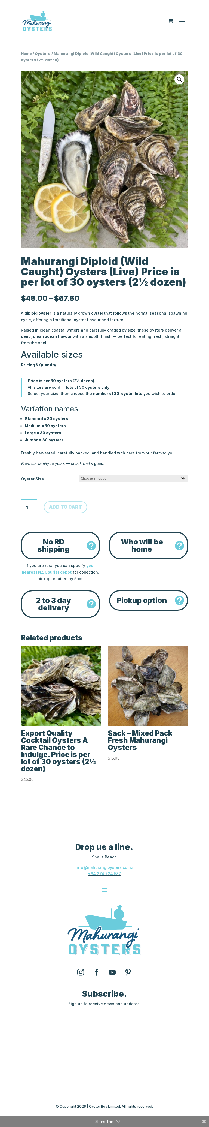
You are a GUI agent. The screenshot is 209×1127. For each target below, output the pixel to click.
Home (26, 54)
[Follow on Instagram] (81, 972)
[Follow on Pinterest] (128, 972)
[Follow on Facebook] (96, 972)
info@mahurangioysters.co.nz (104, 867)
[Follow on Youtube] (112, 972)
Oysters (43, 54)
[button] (179, 79)
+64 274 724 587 (104, 873)
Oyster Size (32, 479)
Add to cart (65, 507)
